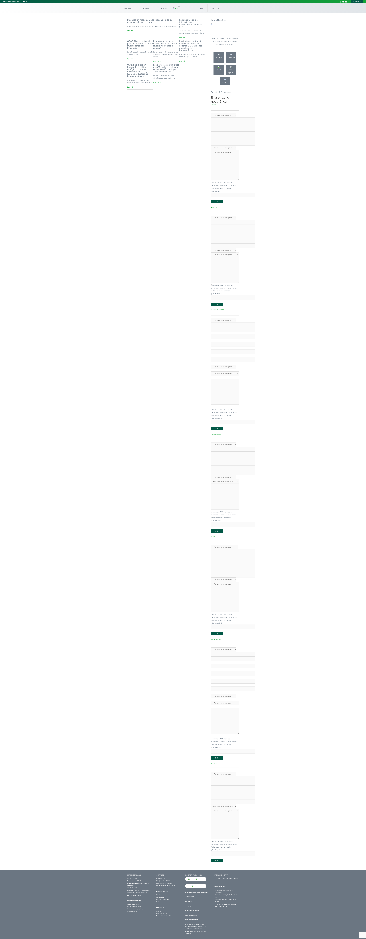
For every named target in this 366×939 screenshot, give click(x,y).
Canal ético (188, 901)
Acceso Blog (160, 897)
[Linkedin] (346, 2)
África (213, 537)
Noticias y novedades (162, 899)
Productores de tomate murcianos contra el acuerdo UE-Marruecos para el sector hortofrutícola (190, 45)
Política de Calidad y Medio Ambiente (196, 892)
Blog (201, 8)
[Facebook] (343, 2)
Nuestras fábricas (161, 913)
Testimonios (159, 902)
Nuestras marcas (132, 911)
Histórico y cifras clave (134, 906)
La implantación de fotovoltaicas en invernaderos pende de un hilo (192, 23)
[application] (131, 8)
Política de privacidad (192, 910)
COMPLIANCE (357, 1)
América (214, 207)
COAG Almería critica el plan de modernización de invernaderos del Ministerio (140, 44)
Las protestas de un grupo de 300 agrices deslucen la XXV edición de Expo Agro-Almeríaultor (166, 68)
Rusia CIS (214, 763)
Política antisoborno (191, 919)
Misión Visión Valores (133, 904)
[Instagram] (340, 2)
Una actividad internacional (135, 909)
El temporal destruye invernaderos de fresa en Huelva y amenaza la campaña (165, 44)
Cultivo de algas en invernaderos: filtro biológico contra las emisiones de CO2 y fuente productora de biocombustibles (137, 70)
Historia (158, 911)
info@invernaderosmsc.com (11, 1)
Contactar (159, 895)
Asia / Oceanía (216, 434)
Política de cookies (191, 915)
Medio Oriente (216, 639)
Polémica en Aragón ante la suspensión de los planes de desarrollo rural (149, 21)
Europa (213, 105)
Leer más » (131, 31)
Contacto (215, 8)
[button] (225, 104)
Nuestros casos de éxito (163, 916)
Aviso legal (188, 906)
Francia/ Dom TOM (217, 310)
